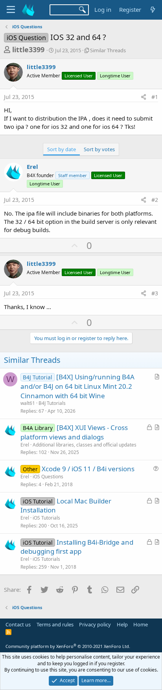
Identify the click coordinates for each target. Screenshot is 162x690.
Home (140, 624)
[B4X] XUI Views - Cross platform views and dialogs (74, 432)
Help (122, 624)
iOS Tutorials (46, 517)
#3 (154, 293)
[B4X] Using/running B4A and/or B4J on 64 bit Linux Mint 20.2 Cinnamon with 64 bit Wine (77, 386)
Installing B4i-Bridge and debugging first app (76, 547)
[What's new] (152, 9)
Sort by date (61, 149)
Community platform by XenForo (68, 646)
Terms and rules (55, 624)
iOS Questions (48, 476)
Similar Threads (108, 50)
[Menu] (11, 10)
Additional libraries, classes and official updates (84, 444)
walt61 (27, 403)
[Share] (143, 97)
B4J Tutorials (52, 403)
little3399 (28, 49)
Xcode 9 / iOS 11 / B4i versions (88, 468)
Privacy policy (95, 624)
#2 (154, 199)
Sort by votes (99, 149)
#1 (154, 97)
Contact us (18, 624)
